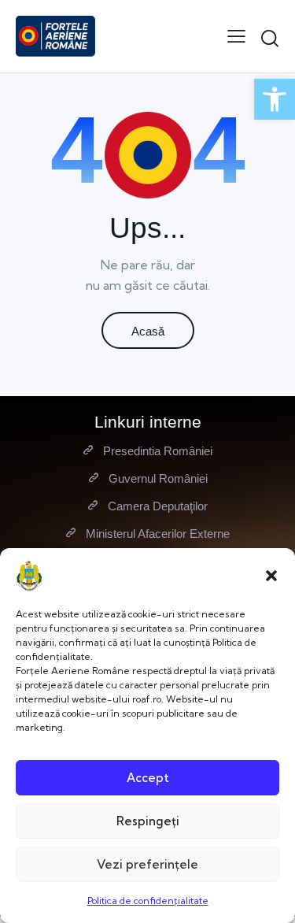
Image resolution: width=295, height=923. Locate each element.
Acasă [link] (147, 331)
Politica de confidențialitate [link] (147, 900)
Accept (148, 777)
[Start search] (270, 38)
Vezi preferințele (147, 864)
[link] (274, 99)
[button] (271, 576)
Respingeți (147, 821)
